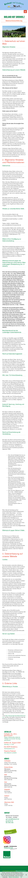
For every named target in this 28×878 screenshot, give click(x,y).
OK (21, 877)
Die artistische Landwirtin (10, 752)
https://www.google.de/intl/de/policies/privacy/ (13, 716)
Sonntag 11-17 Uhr (9, 744)
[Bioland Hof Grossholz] (14, 5)
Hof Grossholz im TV (9, 748)
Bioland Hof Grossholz (21, 871)
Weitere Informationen (14, 877)
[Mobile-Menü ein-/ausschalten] (25, 11)
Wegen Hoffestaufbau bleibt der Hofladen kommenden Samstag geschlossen (12, 738)
